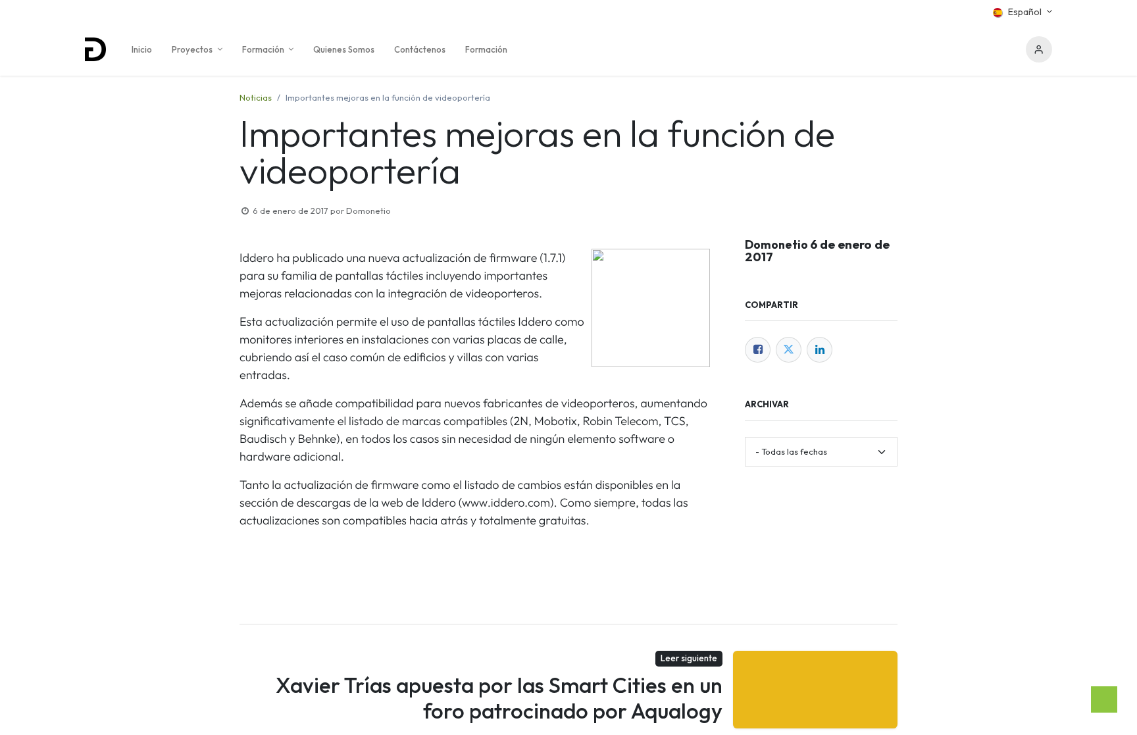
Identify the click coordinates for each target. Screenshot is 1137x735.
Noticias (256, 97)
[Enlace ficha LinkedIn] (819, 350)
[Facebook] (758, 350)
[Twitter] (788, 350)
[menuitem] (142, 49)
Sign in (1039, 49)
